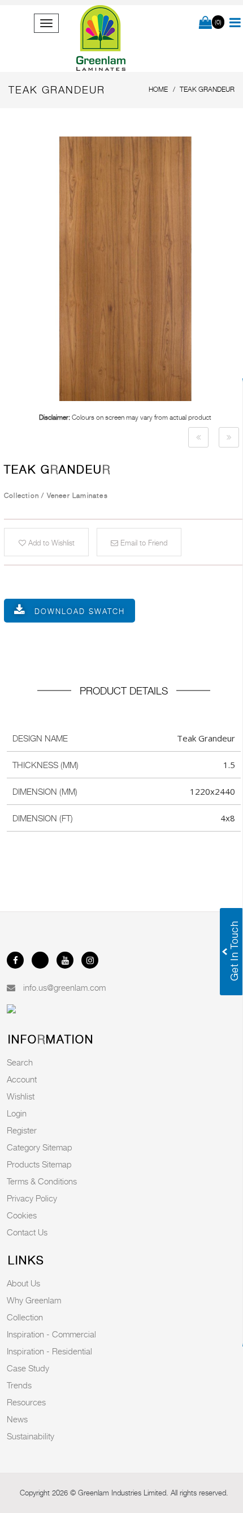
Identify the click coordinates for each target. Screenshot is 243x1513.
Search (20, 1062)
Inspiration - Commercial (51, 1334)
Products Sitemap (39, 1164)
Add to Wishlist (50, 542)
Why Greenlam (34, 1300)
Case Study (28, 1368)
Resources (26, 1402)
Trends (19, 1385)
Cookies (22, 1215)
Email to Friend (142, 542)
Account (22, 1079)
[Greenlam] (101, 38)
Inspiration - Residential (49, 1351)
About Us (23, 1283)
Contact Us (27, 1232)
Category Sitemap (39, 1147)
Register (22, 1130)
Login (17, 1113)
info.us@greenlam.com (64, 987)
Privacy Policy (32, 1198)
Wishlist (20, 1096)
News (17, 1419)
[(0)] (205, 23)
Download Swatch (79, 611)
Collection (25, 1317)
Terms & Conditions (42, 1181)
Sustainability (30, 1436)
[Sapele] (198, 437)
